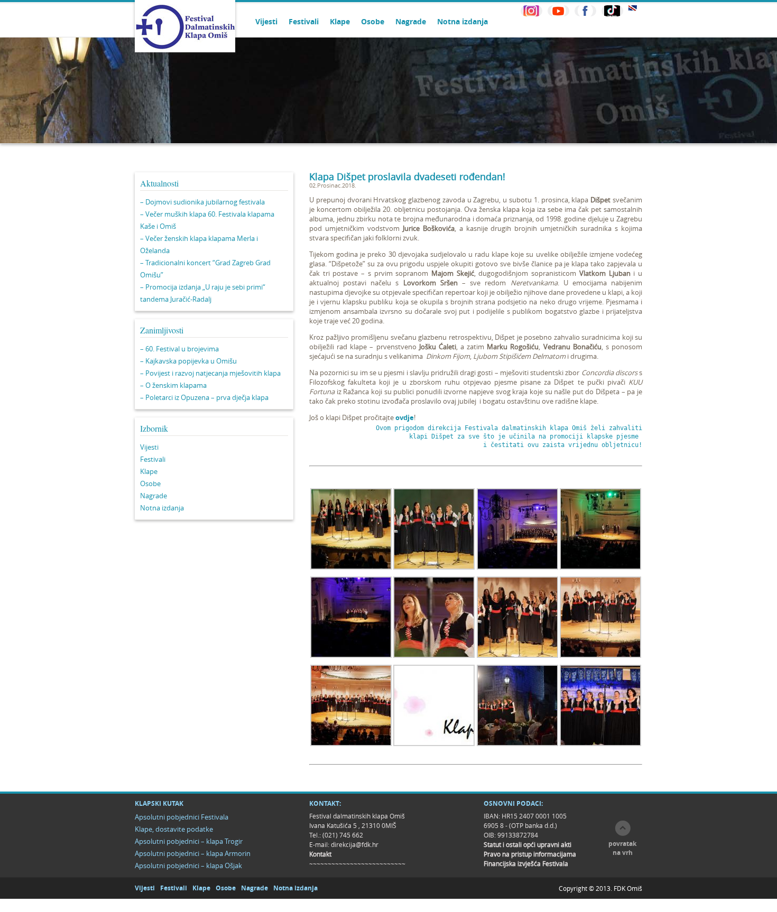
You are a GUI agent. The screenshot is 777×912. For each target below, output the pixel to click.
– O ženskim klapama (173, 385)
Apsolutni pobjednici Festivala (181, 817)
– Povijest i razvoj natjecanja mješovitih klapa (210, 373)
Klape (340, 21)
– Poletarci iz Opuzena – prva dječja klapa (204, 397)
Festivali (304, 21)
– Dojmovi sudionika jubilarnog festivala (202, 202)
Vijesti (266, 21)
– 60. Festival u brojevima (179, 348)
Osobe (372, 21)
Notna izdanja (462, 21)
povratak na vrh (622, 848)
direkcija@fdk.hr (354, 844)
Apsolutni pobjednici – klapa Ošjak (188, 865)
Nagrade (410, 21)
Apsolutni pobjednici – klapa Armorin (193, 853)
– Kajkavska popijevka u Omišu (188, 361)
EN (632, 8)
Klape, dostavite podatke (174, 829)
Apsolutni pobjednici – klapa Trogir (189, 841)
